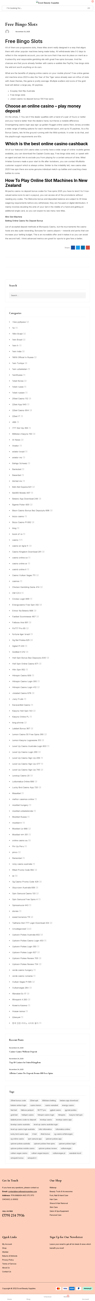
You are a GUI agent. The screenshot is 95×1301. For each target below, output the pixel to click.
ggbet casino (55, 1110)
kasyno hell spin (76, 1115)
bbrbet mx (17, 481)
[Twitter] (15, 1226)
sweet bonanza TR (21, 917)
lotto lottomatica (45, 1129)
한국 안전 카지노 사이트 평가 (25, 1023)
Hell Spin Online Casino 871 (25, 663)
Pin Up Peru (18, 846)
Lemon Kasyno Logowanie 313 (26, 740)
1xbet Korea (17, 381)
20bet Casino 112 (20, 398)
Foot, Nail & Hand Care (59, 1195)
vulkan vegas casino (19, 1153)
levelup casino (46, 1120)
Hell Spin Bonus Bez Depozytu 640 (29, 658)
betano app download (69, 1100)
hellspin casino (28, 1115)
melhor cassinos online (23, 799)
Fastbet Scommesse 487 (24, 616)
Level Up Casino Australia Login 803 (29, 746)
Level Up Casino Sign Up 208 (26, 758)
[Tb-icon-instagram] (25, 1226)
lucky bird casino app (19, 1134)
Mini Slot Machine (13, 217)
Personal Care (55, 1215)
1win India (16, 351)
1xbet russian (18, 392)
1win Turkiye (18, 363)
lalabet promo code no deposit (23, 1120)
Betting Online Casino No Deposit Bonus (24, 220)
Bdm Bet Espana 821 (22, 487)
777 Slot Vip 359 (20, 428)
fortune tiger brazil (21, 634)
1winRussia (17, 375)
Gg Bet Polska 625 (21, 640)
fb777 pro (42, 1110)
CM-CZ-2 (16, 593)
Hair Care (53, 1199)
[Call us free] (4, 1207)
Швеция (16, 1017)
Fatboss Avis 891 (20, 622)
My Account (7, 1244)
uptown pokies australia (20, 1144)
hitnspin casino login (46, 1115)
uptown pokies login (67, 1144)
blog (14, 528)
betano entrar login (18, 1105)
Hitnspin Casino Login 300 (24, 681)
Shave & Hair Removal (59, 1203)
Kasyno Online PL (20, 716)
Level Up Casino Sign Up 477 (26, 764)
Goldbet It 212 (18, 652)
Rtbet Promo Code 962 (23, 870)
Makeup (53, 1187)
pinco (14, 852)
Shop (4, 1248)
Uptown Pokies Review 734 (25, 964)
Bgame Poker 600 (20, 504)
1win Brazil (17, 339)
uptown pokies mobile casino (23, 1148)
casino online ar (19, 563)
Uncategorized (19, 929)
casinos (15, 581)
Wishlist (5, 1252)
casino (15, 540)
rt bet (34, 1134)
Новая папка (18, 1011)
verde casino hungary (22, 970)
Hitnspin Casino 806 (21, 675)
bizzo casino (18, 516)
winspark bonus (17, 1158)
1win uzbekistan (19, 369)
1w (13, 328)
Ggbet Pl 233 (18, 646)
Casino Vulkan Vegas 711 (24, 575)
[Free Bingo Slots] (73, 248)
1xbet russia (17, 387)
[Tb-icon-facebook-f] (5, 1226)
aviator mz (17, 457)
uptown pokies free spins (44, 1144)
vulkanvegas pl (59, 1153)
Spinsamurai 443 (20, 905)
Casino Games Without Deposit (23, 1051)
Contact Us (6, 1272)
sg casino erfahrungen (63, 1134)
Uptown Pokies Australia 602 (26, 934)
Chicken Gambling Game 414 (25, 587)
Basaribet (16, 475)
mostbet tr (17, 823)
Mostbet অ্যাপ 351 (20, 834)
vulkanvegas (66, 1148)
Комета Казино (19, 1005)
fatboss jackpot (27, 1110)
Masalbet (16, 793)
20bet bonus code (18, 1100)
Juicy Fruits (17, 699)
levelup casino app (64, 1120)
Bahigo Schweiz (19, 463)
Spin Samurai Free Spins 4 (25, 899)
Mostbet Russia (19, 817)
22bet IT (16, 416)
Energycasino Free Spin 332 (25, 605)
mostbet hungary (20, 805)
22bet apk (34, 1100)
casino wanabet (51, 1105)
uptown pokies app (54, 1139)
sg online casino (17, 1139)
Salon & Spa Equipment (59, 1211)
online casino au (20, 840)
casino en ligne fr (20, 546)
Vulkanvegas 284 (20, 988)
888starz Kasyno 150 (22, 434)
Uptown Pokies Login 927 (24, 952)
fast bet (14, 1110)
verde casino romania (22, 976)
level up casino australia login (46, 1124)
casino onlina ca (19, 557)
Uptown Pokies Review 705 (25, 958)
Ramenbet (17, 858)
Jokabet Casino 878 (21, 693)
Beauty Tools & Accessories (61, 1191)
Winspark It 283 (19, 999)
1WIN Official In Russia (22, 357)
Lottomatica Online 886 (23, 781)
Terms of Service (9, 1264)
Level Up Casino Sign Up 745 (26, 770)
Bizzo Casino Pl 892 (21, 522)
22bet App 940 (19, 404)
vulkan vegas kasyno (40, 1153)
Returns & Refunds (9, 1256)
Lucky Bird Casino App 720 (25, 787)
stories (15, 911)
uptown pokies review (48, 1148)
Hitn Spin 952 (18, 669)
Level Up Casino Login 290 (24, 752)
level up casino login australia (23, 1129)
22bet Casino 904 (20, 410)
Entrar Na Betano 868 (22, 610)
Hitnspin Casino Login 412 (24, 687)
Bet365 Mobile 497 (21, 493)
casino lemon (35, 1105)
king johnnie (18, 722)
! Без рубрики (19, 322)
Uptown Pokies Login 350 (24, 946)
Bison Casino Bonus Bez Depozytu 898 (30, 510)
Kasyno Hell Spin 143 (22, 711)
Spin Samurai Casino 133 (24, 893)
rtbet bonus (45, 1134)
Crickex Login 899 (20, 599)
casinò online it (19, 569)
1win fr (15, 345)
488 (14, 422)
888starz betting (49, 1100)
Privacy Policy (8, 1260)
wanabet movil (75, 1153)
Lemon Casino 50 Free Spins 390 (28, 734)
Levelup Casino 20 (21, 775)
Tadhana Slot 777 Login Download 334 (30, 923)
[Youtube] (35, 1226)
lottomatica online (63, 1129)
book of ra (17, 534)
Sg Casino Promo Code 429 (25, 881)
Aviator (15, 445)
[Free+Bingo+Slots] (78, 248)
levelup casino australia (20, 1124)
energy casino (68, 1105)
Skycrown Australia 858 (23, 887)
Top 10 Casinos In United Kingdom (25, 1062)
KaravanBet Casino (21, 705)
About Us (6, 1268)
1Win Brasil (17, 334)
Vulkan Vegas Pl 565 (22, 982)
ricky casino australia (22, 864)
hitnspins (61, 1115)
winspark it (32, 1158)
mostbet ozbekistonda (22, 811)
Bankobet (16, 469)
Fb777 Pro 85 (18, 628)
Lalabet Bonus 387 (21, 728)
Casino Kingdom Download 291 (26, 552)
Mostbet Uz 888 (20, 828)
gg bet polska (70, 1110)
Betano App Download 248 (25, 498)
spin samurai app (35, 1139)
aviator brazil (18, 451)
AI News (16, 440)
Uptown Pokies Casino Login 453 (27, 940)
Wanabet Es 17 (19, 993)
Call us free (7, 1211)
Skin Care (54, 1207)
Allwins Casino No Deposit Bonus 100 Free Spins (31, 1073)
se (13, 876)
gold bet (14, 1115)
